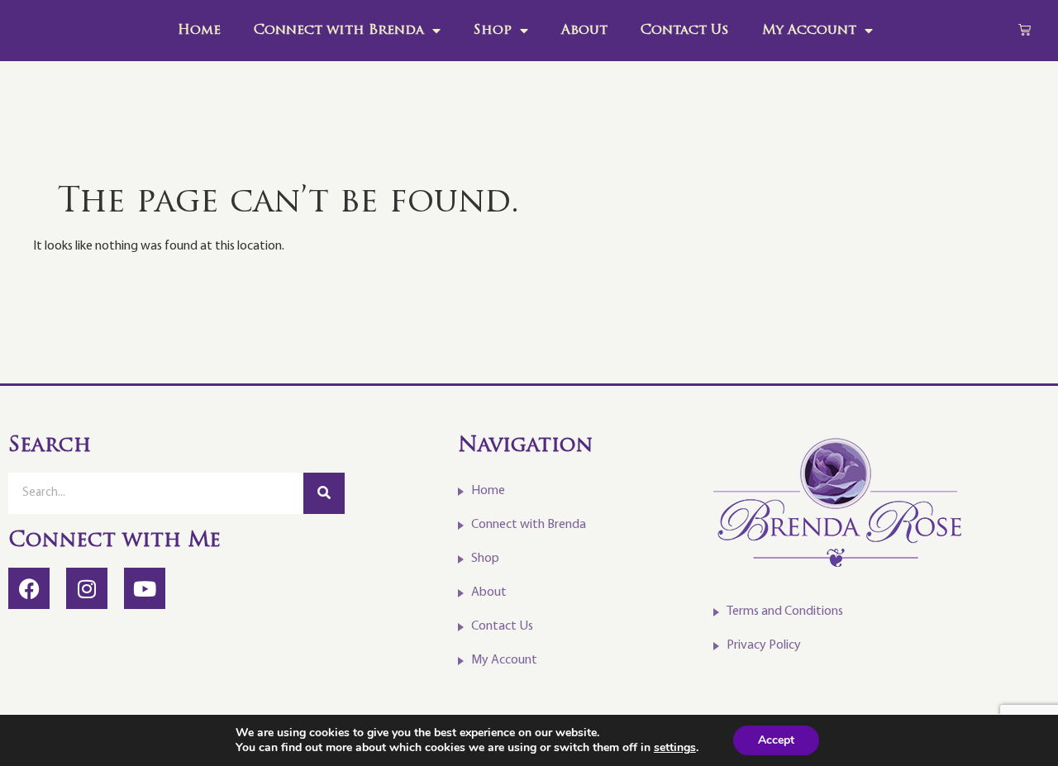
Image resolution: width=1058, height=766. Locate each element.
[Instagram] (86, 588)
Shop (493, 30)
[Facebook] (29, 588)
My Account (809, 30)
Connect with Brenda (339, 30)
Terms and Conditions (785, 611)
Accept (776, 740)
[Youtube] (144, 588)
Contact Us (685, 30)
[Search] (324, 493)
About (584, 30)
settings (675, 747)
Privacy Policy (764, 645)
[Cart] (1024, 29)
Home (199, 30)
